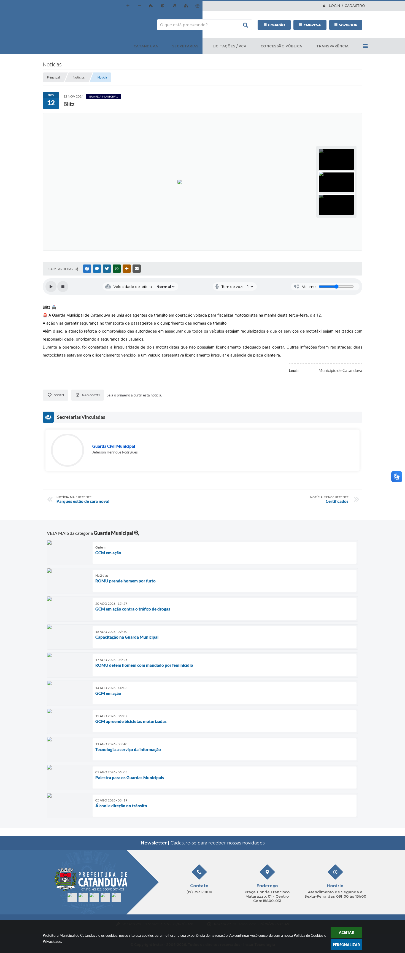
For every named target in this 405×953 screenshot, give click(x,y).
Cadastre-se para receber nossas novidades (202, 843)
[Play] (50, 286)
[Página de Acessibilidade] (197, 6)
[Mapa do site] (185, 6)
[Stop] (62, 286)
